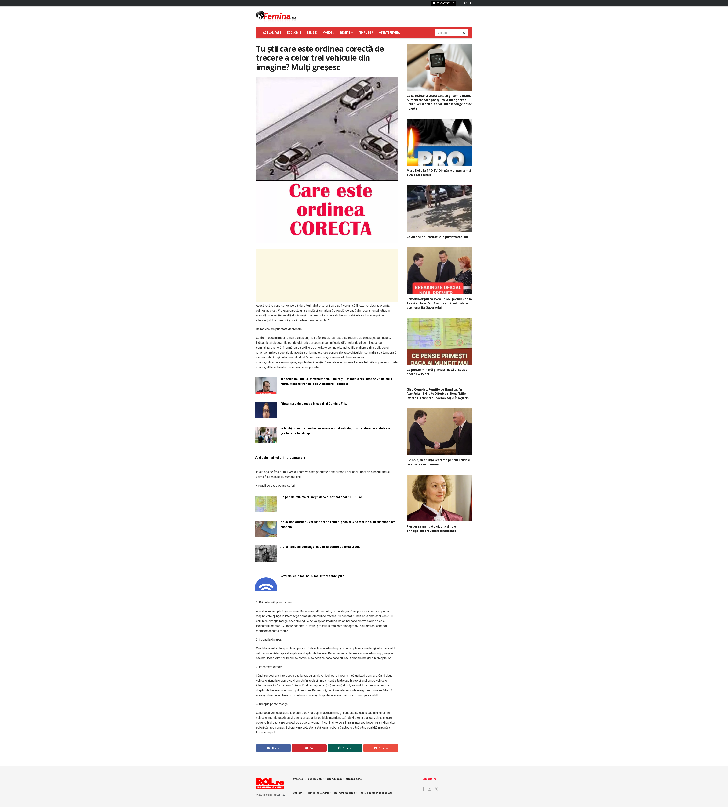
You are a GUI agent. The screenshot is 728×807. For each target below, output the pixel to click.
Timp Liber (365, 32)
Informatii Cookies (344, 792)
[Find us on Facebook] (461, 3)
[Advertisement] (327, 275)
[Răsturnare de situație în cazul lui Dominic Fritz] (266, 416)
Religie (312, 32)
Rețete (345, 32)
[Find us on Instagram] (465, 3)
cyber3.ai (298, 778)
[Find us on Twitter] (470, 3)
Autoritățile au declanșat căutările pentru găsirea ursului (320, 547)
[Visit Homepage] (276, 17)
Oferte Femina (389, 32)
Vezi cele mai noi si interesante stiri (280, 457)
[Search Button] (464, 32)
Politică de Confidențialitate (375, 792)
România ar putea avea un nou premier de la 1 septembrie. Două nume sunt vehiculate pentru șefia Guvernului (439, 303)
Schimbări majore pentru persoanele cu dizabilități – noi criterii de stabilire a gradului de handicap (335, 431)
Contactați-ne (445, 3)
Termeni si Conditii (317, 792)
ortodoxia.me (354, 778)
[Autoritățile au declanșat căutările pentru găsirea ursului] (266, 559)
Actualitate (272, 32)
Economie (294, 32)
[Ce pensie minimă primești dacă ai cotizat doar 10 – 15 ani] (266, 509)
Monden (328, 32)
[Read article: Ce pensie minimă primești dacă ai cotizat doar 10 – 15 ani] (439, 341)
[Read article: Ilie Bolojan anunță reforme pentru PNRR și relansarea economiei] (439, 431)
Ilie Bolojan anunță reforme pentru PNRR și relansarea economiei (438, 462)
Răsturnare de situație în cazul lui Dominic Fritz (314, 403)
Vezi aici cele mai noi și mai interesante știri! (312, 576)
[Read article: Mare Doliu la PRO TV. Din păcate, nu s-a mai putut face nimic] (439, 142)
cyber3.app (315, 778)
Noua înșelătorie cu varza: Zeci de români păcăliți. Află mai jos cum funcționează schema (337, 524)
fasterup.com (334, 778)
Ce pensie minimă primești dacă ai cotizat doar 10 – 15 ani (321, 497)
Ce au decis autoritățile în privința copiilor (437, 237)
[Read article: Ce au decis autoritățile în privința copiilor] (439, 208)
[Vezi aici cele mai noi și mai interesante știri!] (266, 588)
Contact (280, 795)
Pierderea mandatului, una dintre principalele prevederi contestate (431, 528)
